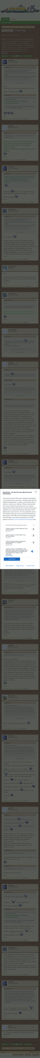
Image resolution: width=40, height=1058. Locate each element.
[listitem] (20, 525)
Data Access (20, 565)
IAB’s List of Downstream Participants (22, 519)
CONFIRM (11, 559)
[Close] (36, 492)
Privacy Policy (31, 565)
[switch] (32, 529)
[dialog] (20, 529)
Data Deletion (9, 565)
